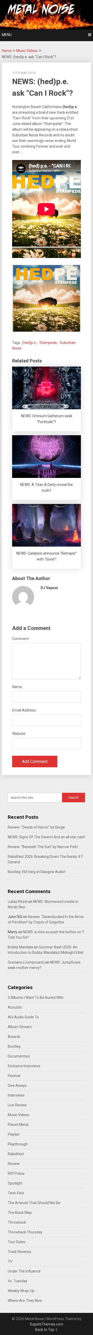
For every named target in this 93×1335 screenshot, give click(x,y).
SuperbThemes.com (46, 1324)
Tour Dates (17, 1242)
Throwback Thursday (25, 1232)
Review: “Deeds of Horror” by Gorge (36, 827)
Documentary (19, 1056)
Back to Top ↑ (46, 1330)
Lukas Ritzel (17, 902)
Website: (19, 734)
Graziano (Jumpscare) (26, 962)
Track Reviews (19, 1252)
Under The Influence (24, 1271)
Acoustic (15, 1007)
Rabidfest (16, 1154)
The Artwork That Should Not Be (34, 1203)
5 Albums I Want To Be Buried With (36, 997)
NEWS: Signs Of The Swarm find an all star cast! (46, 837)
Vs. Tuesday (17, 1281)
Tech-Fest (16, 1193)
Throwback (17, 1222)
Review (14, 1164)
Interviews (16, 1095)
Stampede (48, 343)
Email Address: (24, 710)
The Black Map (20, 1213)
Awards (14, 1037)
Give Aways (17, 1085)
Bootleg (14, 1046)
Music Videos (27, 51)
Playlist (13, 1134)
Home (7, 51)
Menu (7, 35)
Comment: (20, 639)
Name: (17, 687)
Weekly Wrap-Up (21, 1291)
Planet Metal (18, 1125)
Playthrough (18, 1144)
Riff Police (16, 1173)
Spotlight (15, 1183)
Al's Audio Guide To (23, 1017)
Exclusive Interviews (24, 1066)
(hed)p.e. (29, 343)
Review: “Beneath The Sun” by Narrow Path (43, 847)
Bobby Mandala (20, 947)
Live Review (17, 1105)
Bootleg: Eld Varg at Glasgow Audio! (36, 872)
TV (10, 1261)
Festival (14, 1076)
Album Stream (20, 1027)
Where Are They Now (25, 1300)
